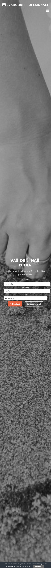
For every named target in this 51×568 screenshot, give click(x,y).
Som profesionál (34, 304)
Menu (47, 11)
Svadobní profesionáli (27, 5)
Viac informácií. (27, 566)
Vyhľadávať (15, 304)
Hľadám (25, 279)
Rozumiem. (39, 566)
